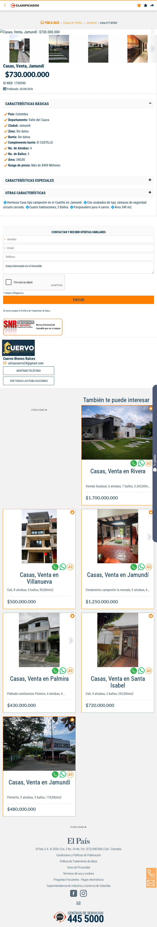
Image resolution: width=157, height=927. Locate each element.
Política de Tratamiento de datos (35, 310)
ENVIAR (78, 300)
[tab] (78, 104)
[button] (78, 104)
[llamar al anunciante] (151, 873)
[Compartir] (152, 5)
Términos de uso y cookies (78, 873)
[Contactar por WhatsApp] (141, 465)
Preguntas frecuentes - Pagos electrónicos (79, 880)
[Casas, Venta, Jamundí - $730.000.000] (78, 32)
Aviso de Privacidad (78, 867)
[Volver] (6, 5)
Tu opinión (154, 460)
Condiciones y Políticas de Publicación (78, 855)
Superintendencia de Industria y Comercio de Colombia (78, 886)
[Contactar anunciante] (148, 465)
